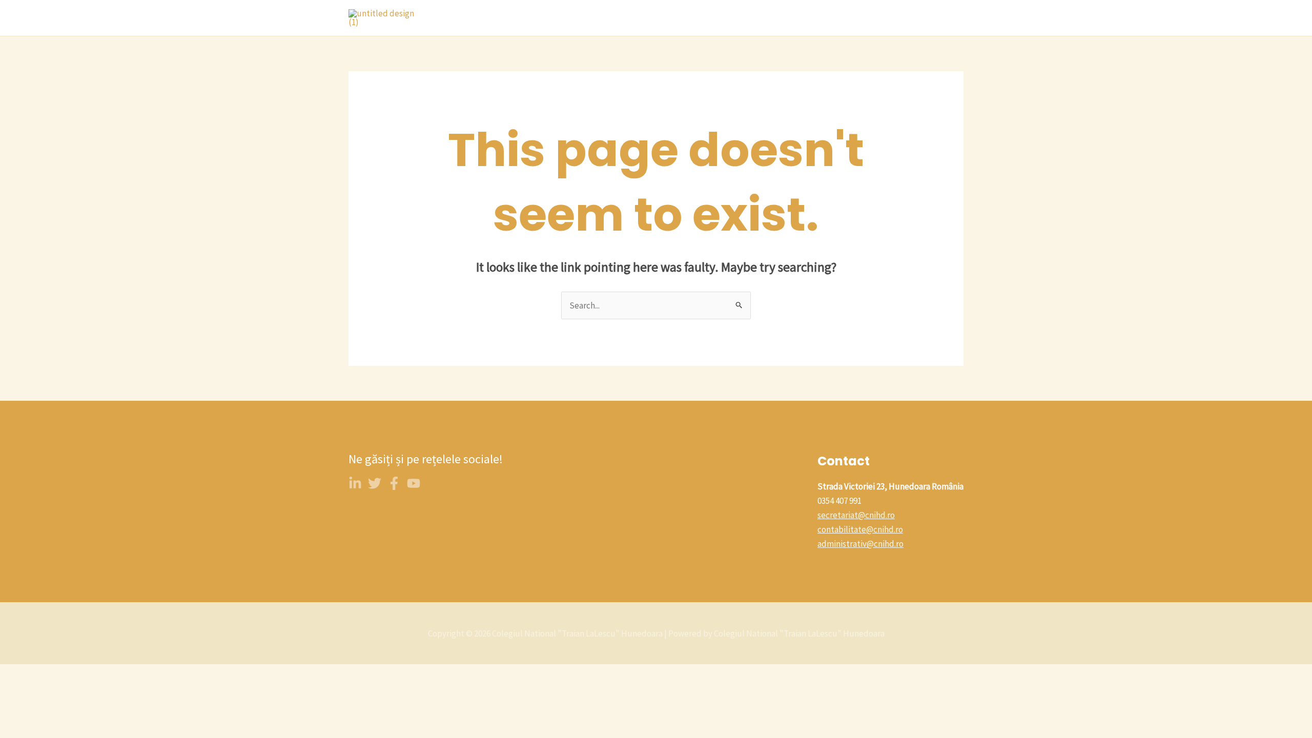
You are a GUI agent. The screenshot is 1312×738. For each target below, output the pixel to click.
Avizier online (761, 18)
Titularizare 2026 (834, 18)
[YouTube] (413, 483)
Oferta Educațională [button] (625, 18)
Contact (705, 18)
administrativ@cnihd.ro (860, 543)
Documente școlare (919, 18)
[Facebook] (394, 483)
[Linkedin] (355, 483)
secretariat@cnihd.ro (856, 515)
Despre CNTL (547, 18)
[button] (668, 18)
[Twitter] (374, 483)
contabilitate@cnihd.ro (860, 529)
